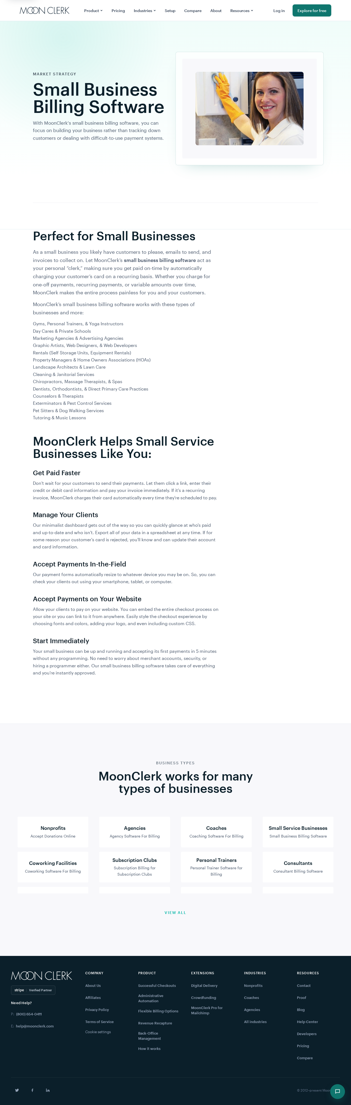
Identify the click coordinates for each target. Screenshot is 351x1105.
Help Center (307, 1021)
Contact (304, 985)
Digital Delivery (204, 985)
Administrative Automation (150, 998)
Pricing (118, 10)
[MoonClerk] (44, 10)
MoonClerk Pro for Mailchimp (207, 1010)
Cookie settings (98, 1032)
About (216, 10)
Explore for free (312, 10)
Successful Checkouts (157, 985)
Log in (279, 10)
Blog (301, 1009)
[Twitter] (17, 1090)
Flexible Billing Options (158, 1011)
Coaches (251, 997)
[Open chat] (337, 1091)
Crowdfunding (203, 997)
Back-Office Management (149, 1036)
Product (91, 10)
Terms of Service (99, 1021)
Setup (170, 10)
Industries (143, 10)
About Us (93, 985)
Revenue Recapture (155, 1023)
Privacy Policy (97, 1009)
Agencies (252, 1009)
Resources (240, 10)
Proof (301, 997)
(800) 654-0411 (29, 1014)
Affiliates (93, 997)
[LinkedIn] (48, 1090)
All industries (255, 1021)
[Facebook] (32, 1090)
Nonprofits (253, 985)
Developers (306, 1034)
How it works (149, 1048)
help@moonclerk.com (35, 1026)
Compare (193, 10)
